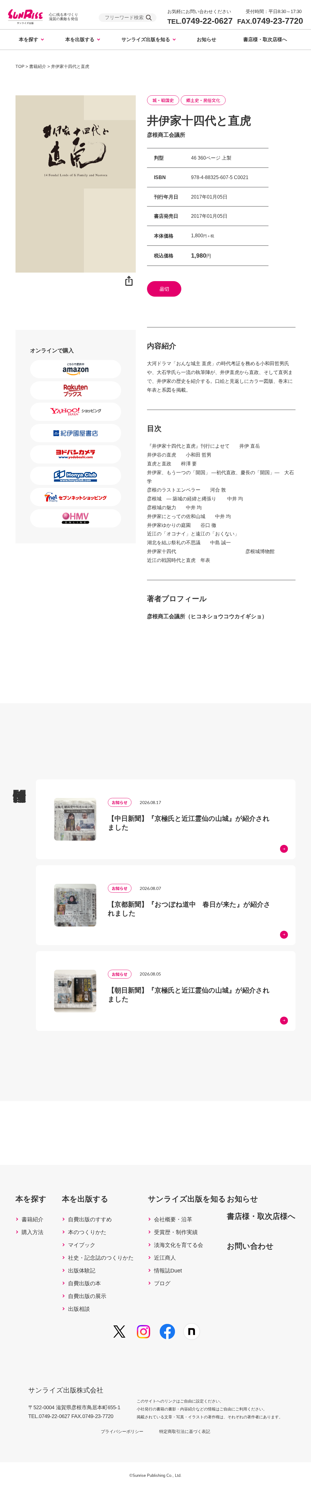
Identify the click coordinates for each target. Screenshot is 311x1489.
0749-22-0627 (200, 21)
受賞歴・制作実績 (176, 1232)
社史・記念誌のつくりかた (101, 1258)
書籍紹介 (32, 1219)
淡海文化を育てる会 (178, 1245)
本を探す (28, 39)
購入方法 (32, 1232)
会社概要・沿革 (173, 1219)
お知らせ (206, 39)
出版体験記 (81, 1270)
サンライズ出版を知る (145, 39)
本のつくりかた (87, 1232)
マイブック (81, 1245)
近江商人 (165, 1258)
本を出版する (79, 39)
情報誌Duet (168, 1270)
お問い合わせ (250, 1246)
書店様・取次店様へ (265, 39)
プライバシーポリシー (122, 1431)
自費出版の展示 (87, 1296)
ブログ (162, 1283)
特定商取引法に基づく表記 (184, 1431)
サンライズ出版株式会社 (65, 1390)
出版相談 (79, 1309)
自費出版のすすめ (90, 1219)
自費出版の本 (84, 1283)
